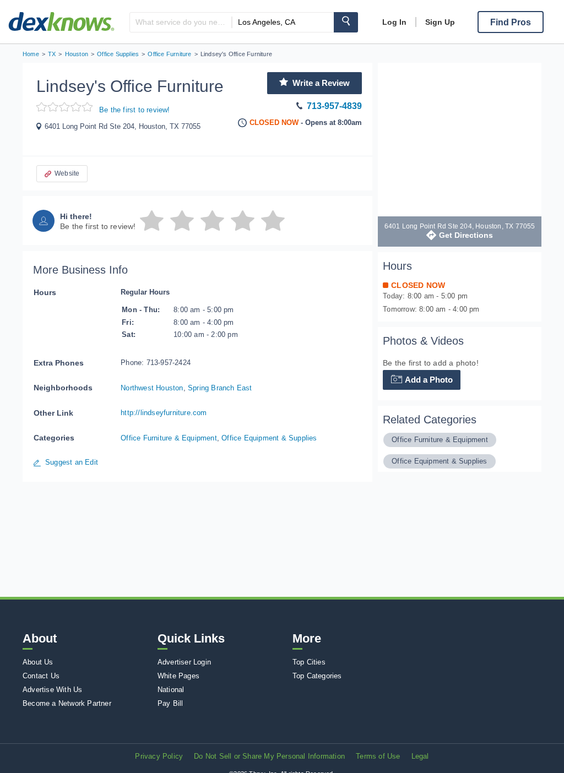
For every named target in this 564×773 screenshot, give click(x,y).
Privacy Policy (159, 756)
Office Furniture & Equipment (169, 438)
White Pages (178, 676)
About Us (38, 662)
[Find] (346, 22)
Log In (394, 22)
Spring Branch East (220, 388)
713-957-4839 (334, 106)
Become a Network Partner (67, 703)
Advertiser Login (184, 662)
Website (67, 173)
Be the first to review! (134, 110)
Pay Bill (170, 703)
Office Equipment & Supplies (269, 438)
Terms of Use (378, 756)
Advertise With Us (52, 689)
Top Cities (309, 662)
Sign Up (440, 22)
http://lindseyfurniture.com (164, 413)
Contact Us (41, 676)
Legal (420, 756)
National (171, 689)
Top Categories (317, 676)
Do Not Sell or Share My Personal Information (269, 756)
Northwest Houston (152, 388)
